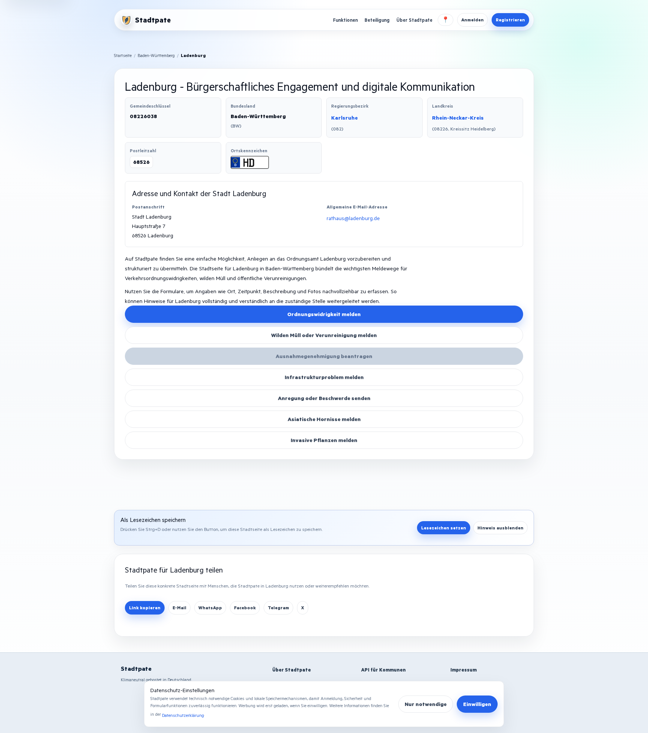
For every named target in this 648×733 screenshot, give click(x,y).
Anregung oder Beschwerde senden (324, 398)
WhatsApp (210, 607)
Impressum (463, 670)
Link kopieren (144, 607)
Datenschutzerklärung (183, 715)
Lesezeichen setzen (443, 528)
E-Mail (179, 607)
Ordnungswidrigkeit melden (324, 314)
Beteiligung (377, 20)
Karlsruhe (344, 117)
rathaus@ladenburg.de (353, 218)
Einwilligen (477, 704)
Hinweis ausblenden (500, 528)
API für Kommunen (383, 670)
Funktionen (345, 20)
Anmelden (472, 19)
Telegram (278, 607)
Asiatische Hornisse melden (324, 419)
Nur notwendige (426, 704)
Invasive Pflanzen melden (324, 440)
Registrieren (510, 19)
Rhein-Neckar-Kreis (458, 117)
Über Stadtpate (414, 20)
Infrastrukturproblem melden (324, 377)
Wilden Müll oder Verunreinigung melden (324, 335)
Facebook (245, 607)
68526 (141, 161)
